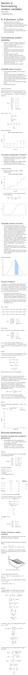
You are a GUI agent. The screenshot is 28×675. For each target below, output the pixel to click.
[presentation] (24, 71)
